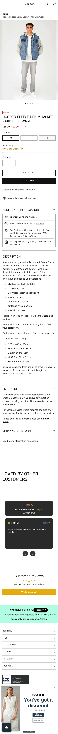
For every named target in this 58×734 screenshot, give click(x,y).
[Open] (6, 727)
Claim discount (38, 715)
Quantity (6, 157)
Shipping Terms (30, 236)
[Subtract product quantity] (5, 163)
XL (47, 138)
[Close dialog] (55, 687)
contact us (32, 441)
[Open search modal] (48, 4)
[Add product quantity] (13, 163)
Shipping (6, 189)
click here (40, 223)
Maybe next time (38, 720)
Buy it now (28, 181)
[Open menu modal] (4, 4)
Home (5, 14)
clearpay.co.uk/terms (36, 619)
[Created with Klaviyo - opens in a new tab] (29, 732)
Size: (6, 132)
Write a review (29, 592)
